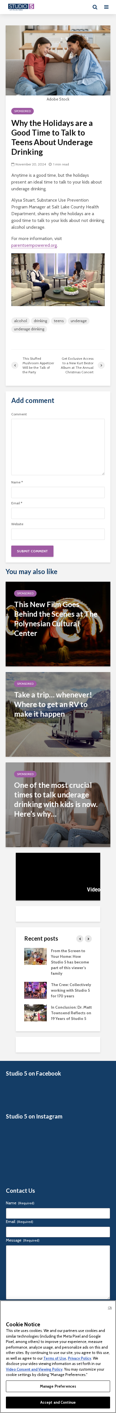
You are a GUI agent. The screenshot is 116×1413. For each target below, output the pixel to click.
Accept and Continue (58, 1402)
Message (22, 1240)
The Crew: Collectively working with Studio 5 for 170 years (71, 990)
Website (17, 524)
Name (17, 482)
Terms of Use (54, 1358)
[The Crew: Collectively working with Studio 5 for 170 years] (35, 989)
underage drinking (29, 329)
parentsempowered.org (34, 245)
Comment (19, 414)
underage (79, 320)
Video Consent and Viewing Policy (34, 1369)
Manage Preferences (58, 1386)
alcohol (20, 320)
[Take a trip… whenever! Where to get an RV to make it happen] (58, 714)
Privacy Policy (79, 1358)
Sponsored (22, 111)
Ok (110, 1308)
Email (16, 503)
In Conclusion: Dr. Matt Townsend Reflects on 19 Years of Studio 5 (71, 1013)
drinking (40, 320)
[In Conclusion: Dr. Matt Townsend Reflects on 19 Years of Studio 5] (35, 1012)
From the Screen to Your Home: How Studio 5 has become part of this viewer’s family (70, 962)
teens (59, 320)
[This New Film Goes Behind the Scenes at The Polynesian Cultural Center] (58, 623)
